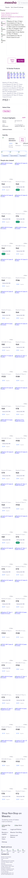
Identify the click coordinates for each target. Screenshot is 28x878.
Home (3, 13)
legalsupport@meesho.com (7, 873)
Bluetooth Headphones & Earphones (12, 16)
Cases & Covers (6, 15)
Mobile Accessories (12, 13)
